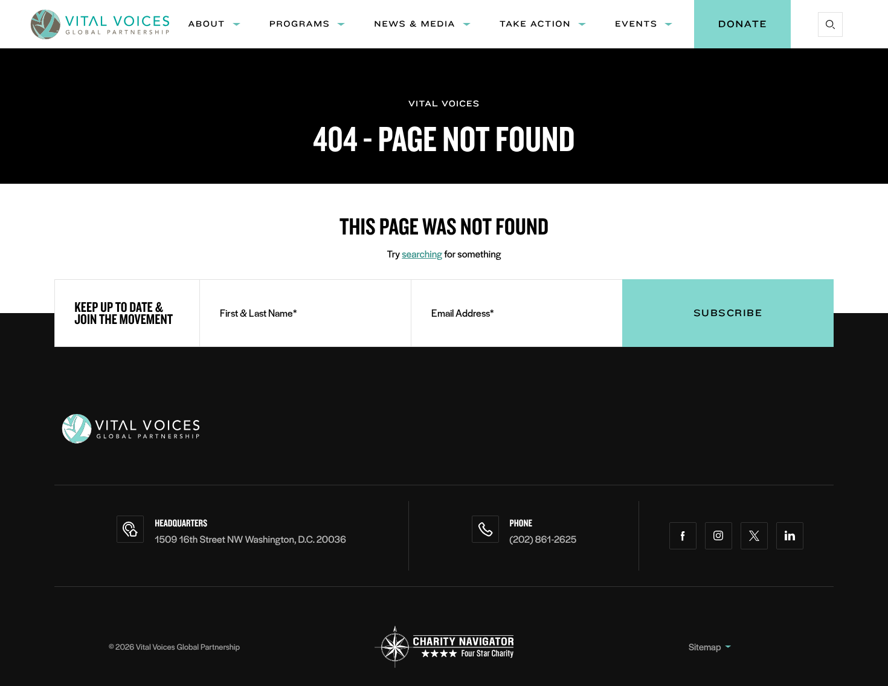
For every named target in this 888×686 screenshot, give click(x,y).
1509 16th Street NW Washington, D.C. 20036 (250, 539)
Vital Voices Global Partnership (188, 646)
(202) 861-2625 (543, 539)
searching (422, 253)
